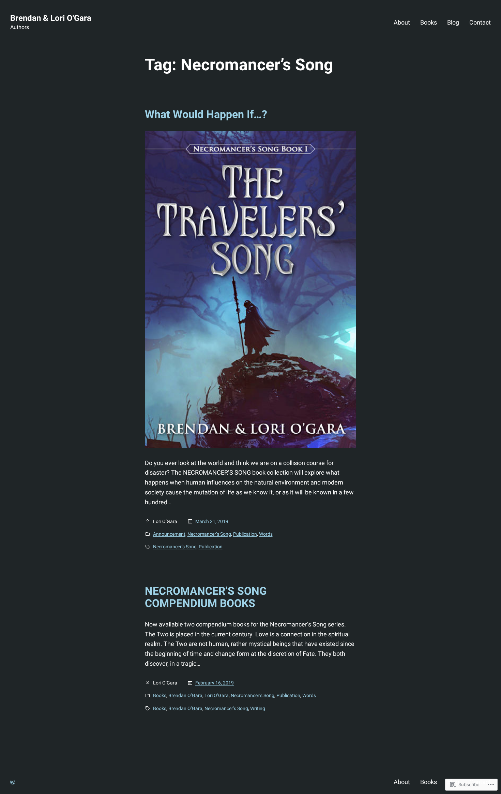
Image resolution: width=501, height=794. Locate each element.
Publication (245, 534)
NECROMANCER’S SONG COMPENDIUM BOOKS (206, 597)
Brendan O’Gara (185, 695)
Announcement (169, 534)
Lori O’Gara (216, 695)
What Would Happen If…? (206, 114)
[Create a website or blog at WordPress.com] (12, 782)
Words (266, 534)
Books (159, 695)
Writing (257, 708)
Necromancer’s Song (209, 534)
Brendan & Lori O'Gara (50, 18)
